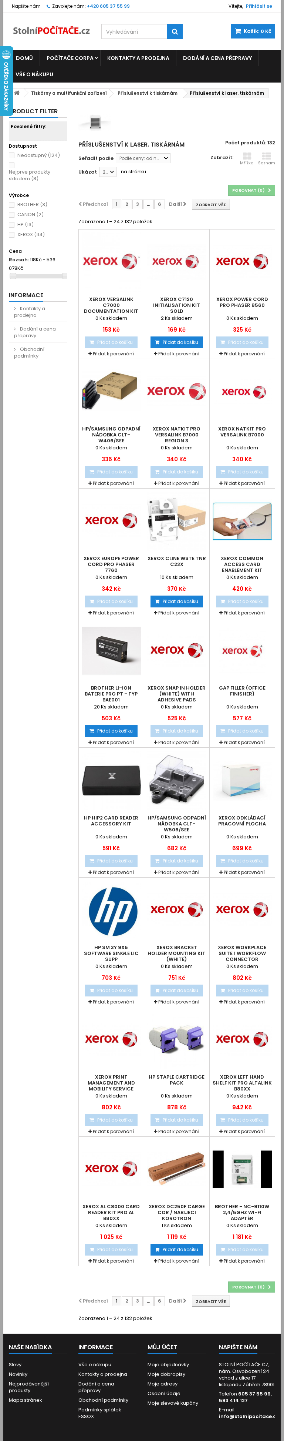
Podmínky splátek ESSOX (99, 1413)
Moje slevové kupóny (173, 1403)
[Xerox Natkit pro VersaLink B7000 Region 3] (176, 391)
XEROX (31, 234)
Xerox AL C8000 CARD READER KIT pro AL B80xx (111, 1213)
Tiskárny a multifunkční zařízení (69, 93)
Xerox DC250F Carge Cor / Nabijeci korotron (177, 1213)
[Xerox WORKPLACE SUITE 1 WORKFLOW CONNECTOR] (242, 910)
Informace (26, 295)
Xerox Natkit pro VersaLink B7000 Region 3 (176, 435)
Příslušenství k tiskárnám (148, 93)
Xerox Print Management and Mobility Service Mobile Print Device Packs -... (111, 1089)
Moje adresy (163, 1383)
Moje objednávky (168, 1364)
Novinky (18, 1374)
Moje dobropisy (166, 1374)
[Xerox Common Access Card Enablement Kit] (242, 521)
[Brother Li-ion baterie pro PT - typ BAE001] (111, 650)
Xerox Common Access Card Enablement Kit (242, 564)
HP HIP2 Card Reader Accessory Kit (111, 821)
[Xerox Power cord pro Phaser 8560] (242, 262)
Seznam (266, 163)
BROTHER (32, 204)
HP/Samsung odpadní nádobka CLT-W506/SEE (177, 824)
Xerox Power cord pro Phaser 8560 (242, 302)
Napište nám (26, 6)
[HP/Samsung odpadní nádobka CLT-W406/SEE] (111, 391)
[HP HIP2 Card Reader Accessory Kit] (111, 780)
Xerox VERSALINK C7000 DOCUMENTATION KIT (111, 305)
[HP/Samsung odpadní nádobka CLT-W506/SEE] (176, 780)
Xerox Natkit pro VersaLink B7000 (242, 432)
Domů (24, 58)
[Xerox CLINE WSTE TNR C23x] (176, 521)
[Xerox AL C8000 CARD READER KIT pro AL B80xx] (111, 1169)
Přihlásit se (259, 6)
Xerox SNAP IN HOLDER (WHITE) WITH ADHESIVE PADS (177, 694)
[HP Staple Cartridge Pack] (176, 1039)
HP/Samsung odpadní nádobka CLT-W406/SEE (111, 435)
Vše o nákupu (34, 74)
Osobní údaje (164, 1393)
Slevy (15, 1364)
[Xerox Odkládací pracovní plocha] (242, 780)
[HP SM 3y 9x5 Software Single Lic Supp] (111, 910)
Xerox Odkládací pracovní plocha (242, 821)
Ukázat (87, 171)
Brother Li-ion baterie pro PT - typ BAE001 (111, 694)
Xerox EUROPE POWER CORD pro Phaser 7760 (111, 564)
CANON (30, 214)
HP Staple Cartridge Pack (176, 1080)
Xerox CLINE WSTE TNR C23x (177, 561)
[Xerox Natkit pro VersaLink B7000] (242, 391)
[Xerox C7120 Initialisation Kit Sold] (176, 262)
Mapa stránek (25, 1400)
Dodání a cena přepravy (217, 58)
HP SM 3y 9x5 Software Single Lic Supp (111, 953)
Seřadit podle (96, 158)
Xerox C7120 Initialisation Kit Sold (176, 305)
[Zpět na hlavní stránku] (17, 93)
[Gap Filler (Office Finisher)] (242, 650)
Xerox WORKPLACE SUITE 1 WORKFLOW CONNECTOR (242, 953)
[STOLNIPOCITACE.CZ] (49, 26)
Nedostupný (38, 155)
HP (25, 224)
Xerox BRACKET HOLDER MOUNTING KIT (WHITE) (177, 953)
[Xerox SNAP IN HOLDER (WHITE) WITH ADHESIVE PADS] (176, 650)
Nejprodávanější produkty (29, 1387)
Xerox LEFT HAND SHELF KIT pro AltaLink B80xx (242, 1083)
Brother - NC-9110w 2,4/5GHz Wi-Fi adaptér (242, 1213)
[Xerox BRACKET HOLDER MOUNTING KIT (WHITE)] (176, 910)
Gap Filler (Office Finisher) (242, 691)
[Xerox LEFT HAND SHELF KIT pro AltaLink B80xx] (242, 1039)
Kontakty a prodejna (138, 58)
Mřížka (247, 163)
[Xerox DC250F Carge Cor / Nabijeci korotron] (176, 1169)
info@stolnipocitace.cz (248, 1416)
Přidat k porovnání (113, 354)
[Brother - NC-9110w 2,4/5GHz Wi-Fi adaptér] (242, 1169)
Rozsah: (19, 260)
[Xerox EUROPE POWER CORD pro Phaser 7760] (111, 521)
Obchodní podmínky (29, 352)
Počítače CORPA (70, 58)
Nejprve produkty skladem (29, 175)
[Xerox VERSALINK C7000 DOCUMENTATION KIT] (111, 262)
